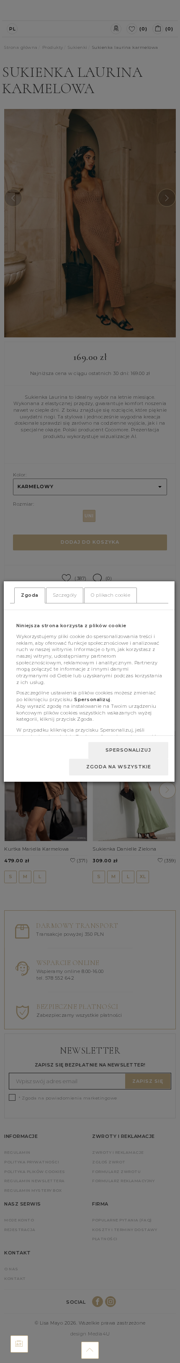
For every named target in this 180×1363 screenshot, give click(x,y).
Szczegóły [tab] (65, 595)
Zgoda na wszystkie (118, 767)
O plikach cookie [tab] (110, 595)
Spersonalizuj (128, 750)
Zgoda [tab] (30, 595)
